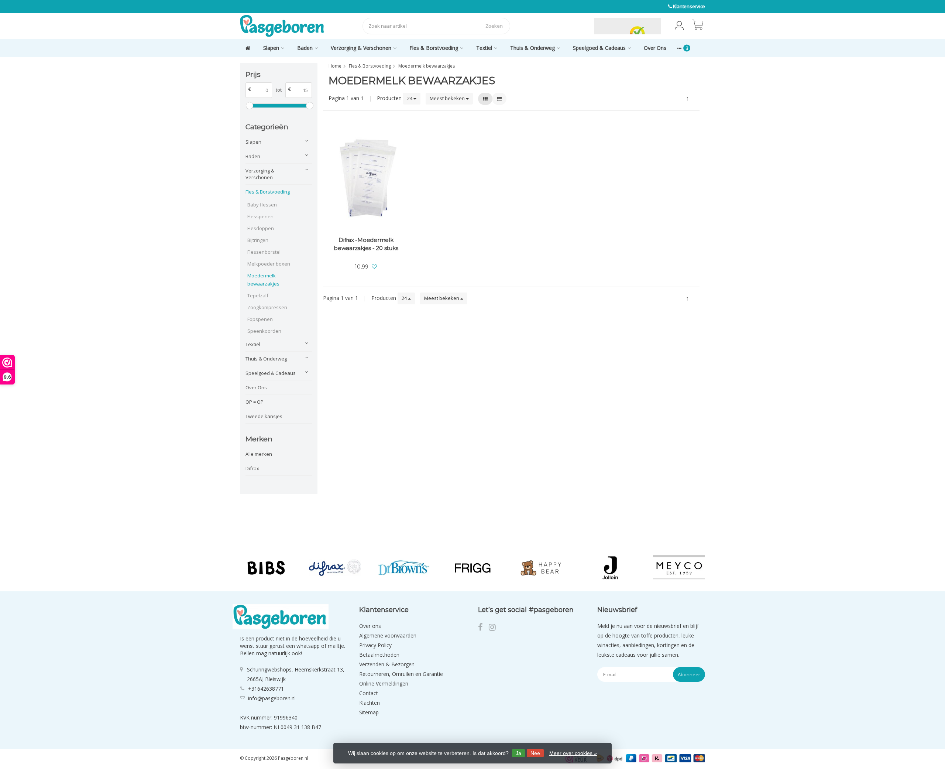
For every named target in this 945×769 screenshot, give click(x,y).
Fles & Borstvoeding (433, 47)
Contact (368, 693)
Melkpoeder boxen (268, 263)
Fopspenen (260, 319)
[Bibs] (266, 567)
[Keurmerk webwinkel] (577, 25)
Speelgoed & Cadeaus (599, 47)
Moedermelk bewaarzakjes (263, 279)
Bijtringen (257, 240)
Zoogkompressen (267, 307)
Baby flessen (262, 204)
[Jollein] (610, 567)
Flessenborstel (264, 252)
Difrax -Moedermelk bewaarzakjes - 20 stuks (366, 244)
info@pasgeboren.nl (272, 698)
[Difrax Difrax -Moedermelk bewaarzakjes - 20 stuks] (366, 178)
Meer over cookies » (573, 753)
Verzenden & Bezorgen (387, 664)
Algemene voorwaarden (387, 635)
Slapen (271, 47)
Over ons (370, 625)
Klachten (369, 702)
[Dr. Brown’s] (404, 567)
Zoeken (494, 26)
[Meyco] (679, 567)
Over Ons (655, 47)
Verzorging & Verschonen (361, 47)
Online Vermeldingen (383, 683)
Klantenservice (689, 6)
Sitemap (369, 712)
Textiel (484, 47)
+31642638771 (266, 688)
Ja (518, 753)
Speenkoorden (264, 331)
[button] (679, 25)
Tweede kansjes (263, 416)
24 (410, 98)
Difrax (252, 468)
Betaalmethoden (379, 654)
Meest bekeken (448, 98)
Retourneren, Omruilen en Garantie (401, 673)
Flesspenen (260, 216)
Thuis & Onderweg (532, 47)
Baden (305, 47)
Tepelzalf (257, 295)
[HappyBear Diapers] (541, 567)
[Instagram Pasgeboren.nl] (494, 628)
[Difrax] (335, 567)
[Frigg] (473, 567)
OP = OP (254, 402)
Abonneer (689, 674)
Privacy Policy (375, 645)
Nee (535, 753)
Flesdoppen (260, 228)
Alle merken (258, 454)
